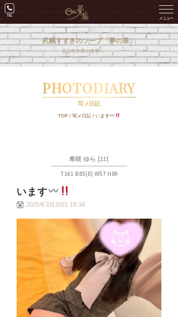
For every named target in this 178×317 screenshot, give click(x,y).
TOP (63, 115)
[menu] (166, 12)
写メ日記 (81, 115)
